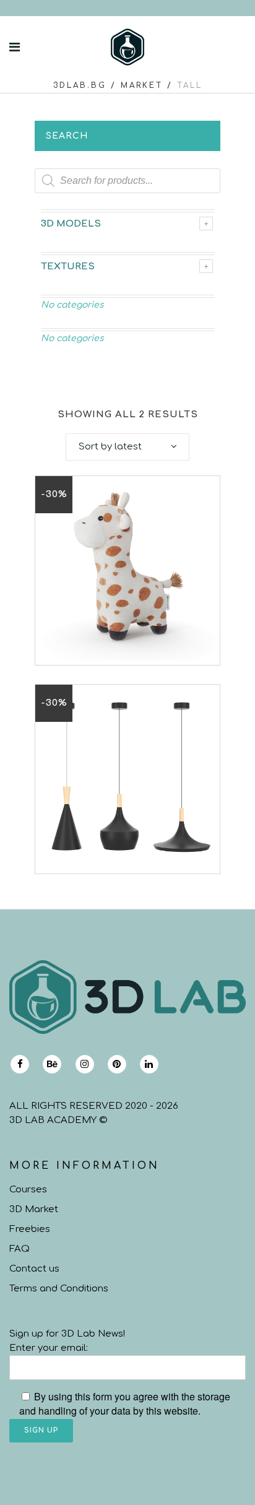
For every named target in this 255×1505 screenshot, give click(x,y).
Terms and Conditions (58, 1288)
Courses (28, 1189)
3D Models (71, 224)
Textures (68, 266)
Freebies (29, 1229)
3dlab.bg (79, 85)
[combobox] (127, 447)
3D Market (33, 1209)
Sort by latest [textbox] (110, 446)
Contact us (34, 1269)
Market (142, 85)
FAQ (19, 1249)
